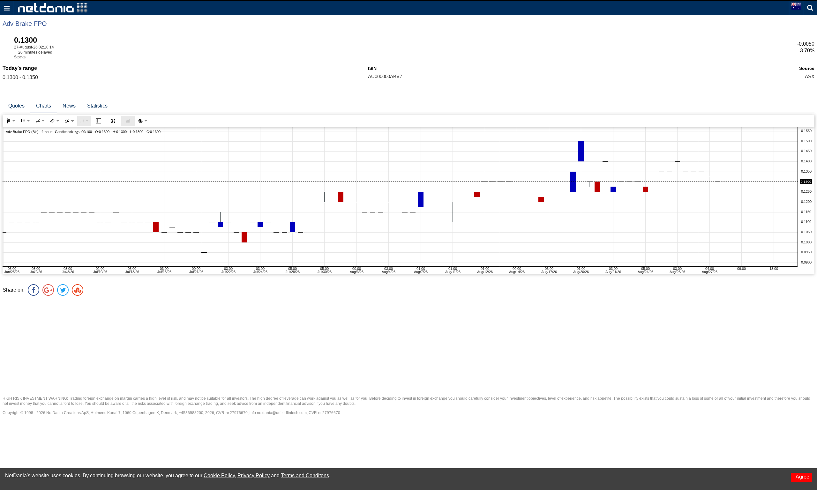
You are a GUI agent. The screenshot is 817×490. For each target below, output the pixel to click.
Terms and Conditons (305, 475)
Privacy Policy (253, 475)
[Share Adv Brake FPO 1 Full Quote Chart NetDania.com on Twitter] (63, 290)
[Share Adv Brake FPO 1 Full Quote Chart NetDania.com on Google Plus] (48, 290)
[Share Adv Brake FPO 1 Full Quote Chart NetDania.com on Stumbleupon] (77, 290)
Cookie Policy (219, 475)
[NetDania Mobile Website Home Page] (52, 7)
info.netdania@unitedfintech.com (278, 413)
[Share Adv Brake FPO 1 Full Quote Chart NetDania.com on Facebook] (33, 290)
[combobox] (69, 121)
